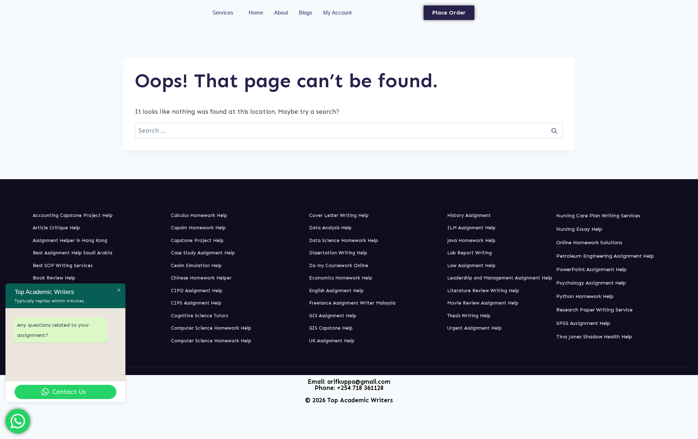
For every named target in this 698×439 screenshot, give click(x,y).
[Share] (674, 8)
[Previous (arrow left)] (12, 219)
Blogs (305, 12)
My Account (337, 12)
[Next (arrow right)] (685, 219)
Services (222, 12)
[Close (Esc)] (690, 8)
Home (256, 12)
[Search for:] (349, 130)
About (281, 12)
